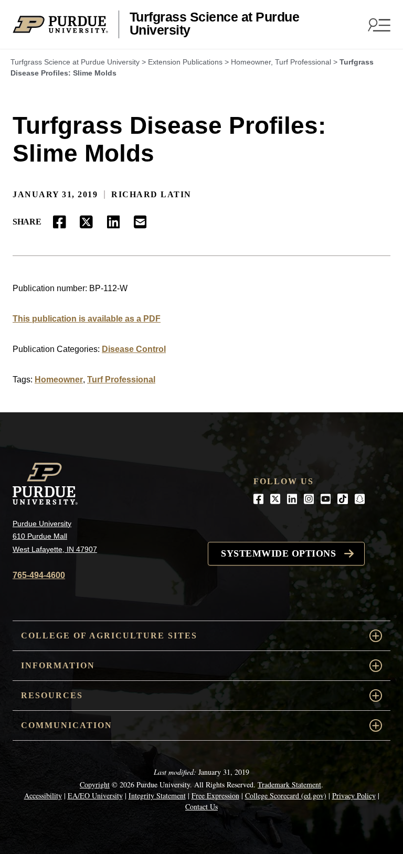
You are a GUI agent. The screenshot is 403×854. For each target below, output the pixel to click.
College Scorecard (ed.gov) (285, 795)
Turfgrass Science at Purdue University (215, 23)
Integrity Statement (157, 795)
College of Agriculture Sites (109, 635)
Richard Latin (151, 194)
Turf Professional (121, 379)
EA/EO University (95, 795)
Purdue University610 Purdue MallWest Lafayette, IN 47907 (55, 536)
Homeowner (59, 379)
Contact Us (201, 807)
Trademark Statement (289, 784)
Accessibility (43, 795)
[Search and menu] (377, 24)
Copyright (95, 784)
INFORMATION (58, 665)
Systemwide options (278, 553)
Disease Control (134, 349)
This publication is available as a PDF (87, 318)
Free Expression (215, 795)
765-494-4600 (39, 575)
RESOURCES (52, 695)
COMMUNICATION (66, 725)
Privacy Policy (354, 795)
